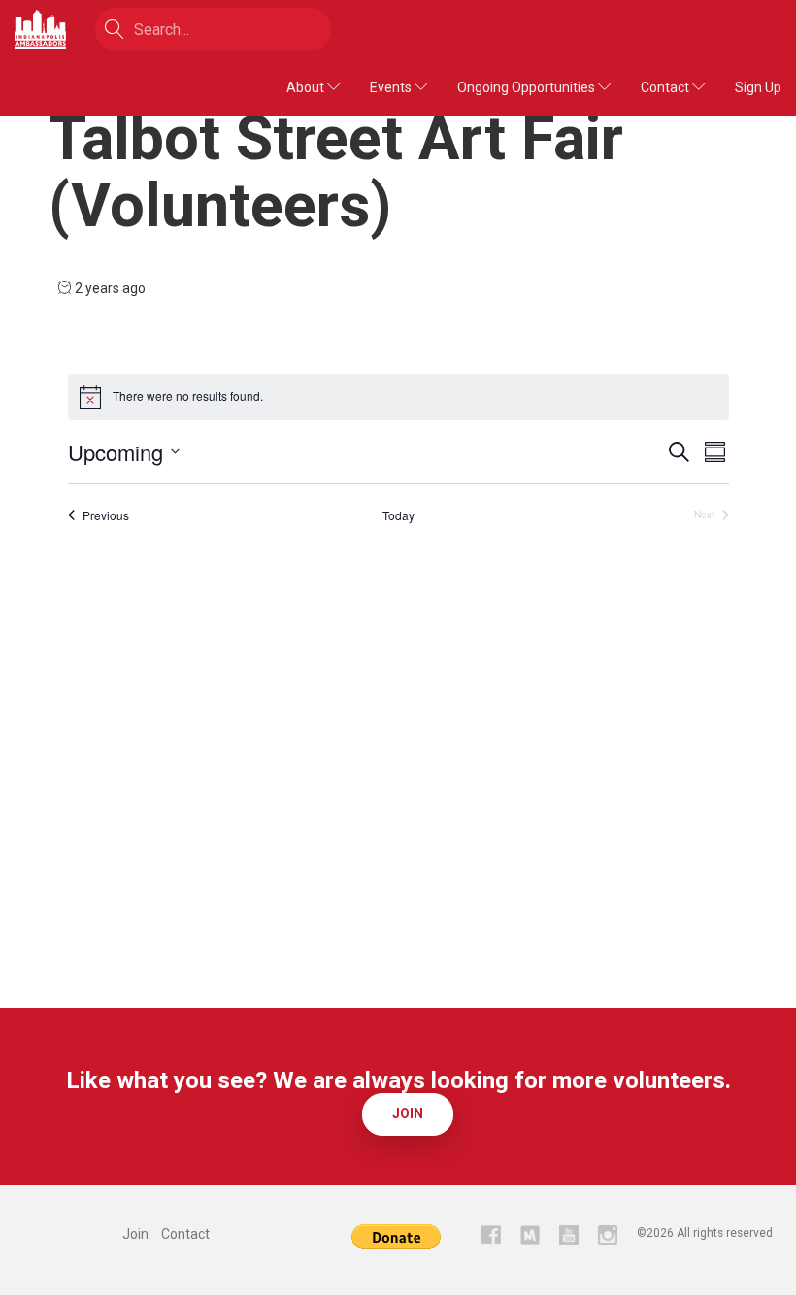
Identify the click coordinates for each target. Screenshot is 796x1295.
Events (392, 87)
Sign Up (758, 87)
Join (407, 1113)
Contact (666, 87)
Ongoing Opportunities (527, 87)
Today (398, 515)
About (306, 87)
